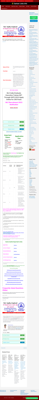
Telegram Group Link (33, 391)
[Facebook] (3, 332)
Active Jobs (12, 391)
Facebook (30, 181)
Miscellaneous (4, 8)
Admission (30, 70)
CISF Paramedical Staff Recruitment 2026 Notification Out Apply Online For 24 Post (33, 54)
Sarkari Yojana (22, 6)
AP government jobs (32, 74)
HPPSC (30, 97)
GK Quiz (27, 6)
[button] (7, 8)
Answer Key (30, 73)
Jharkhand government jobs (33, 106)
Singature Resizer (31, 163)
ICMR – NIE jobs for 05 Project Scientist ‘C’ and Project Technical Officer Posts (10, 357)
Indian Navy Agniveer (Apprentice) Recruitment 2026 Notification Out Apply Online (33, 62)
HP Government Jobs (3, 390)
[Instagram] (5, 332)
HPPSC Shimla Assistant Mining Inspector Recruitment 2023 (14, 284)
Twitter (30, 183)
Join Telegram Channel (33, 20)
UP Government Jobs (3, 391)
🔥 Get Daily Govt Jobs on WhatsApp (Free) (32, 398)
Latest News (31, 111)
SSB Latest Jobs (31, 132)
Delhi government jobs (32, 86)
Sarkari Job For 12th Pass (32, 129)
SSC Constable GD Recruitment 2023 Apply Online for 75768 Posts (14, 280)
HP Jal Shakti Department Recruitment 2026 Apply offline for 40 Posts (33, 48)
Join (21, 125)
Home (3, 6)
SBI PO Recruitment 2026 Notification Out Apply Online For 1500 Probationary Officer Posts (33, 42)
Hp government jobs (32, 92)
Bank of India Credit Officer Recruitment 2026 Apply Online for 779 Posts (33, 33)
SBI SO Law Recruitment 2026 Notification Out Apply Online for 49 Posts (33, 36)
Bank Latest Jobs (31, 77)
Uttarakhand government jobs (33, 142)
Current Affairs (33, 6)
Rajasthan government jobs (33, 123)
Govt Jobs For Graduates (32, 88)
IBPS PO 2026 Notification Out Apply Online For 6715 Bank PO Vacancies (33, 30)
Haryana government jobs (32, 91)
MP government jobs (32, 115)
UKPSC (30, 136)
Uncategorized (31, 137)
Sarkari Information (31, 127)
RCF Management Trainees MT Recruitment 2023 (14, 270)
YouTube (9, 397)
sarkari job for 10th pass (32, 128)
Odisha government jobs (32, 119)
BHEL (3, 363)
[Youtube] (7, 332)
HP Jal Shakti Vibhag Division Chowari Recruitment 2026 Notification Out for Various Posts (33, 57)
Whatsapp (12, 397)
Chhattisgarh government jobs (33, 82)
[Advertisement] (14, 17)
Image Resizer (31, 162)
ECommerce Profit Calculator (24, 393)
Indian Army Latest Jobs (32, 101)
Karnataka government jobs (33, 107)
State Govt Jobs (14, 6)
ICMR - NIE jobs (10, 363)
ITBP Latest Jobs (31, 105)
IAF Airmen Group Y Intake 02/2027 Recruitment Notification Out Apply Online (33, 39)
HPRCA (30, 98)
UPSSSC (30, 141)
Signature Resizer (22, 390)
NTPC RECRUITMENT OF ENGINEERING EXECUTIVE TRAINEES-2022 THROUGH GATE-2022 (16, 367)
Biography (30, 79)
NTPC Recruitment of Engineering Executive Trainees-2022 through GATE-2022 (16, 358)
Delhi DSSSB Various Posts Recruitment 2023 (14, 278)
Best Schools (6, 397)
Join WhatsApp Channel (33, 18)
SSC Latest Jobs (31, 133)
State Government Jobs (13, 390)
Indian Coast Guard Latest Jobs (33, 102)
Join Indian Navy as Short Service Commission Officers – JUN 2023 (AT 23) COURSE (23, 358)
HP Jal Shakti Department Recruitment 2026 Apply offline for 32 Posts (33, 51)
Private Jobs (31, 120)
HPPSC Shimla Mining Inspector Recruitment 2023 (14, 282)
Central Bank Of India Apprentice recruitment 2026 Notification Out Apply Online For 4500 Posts (33, 45)
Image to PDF (22, 391)
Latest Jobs (7, 6)
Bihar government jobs (32, 78)
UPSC (30, 140)
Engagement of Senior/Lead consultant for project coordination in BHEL (4, 357)
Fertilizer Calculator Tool (32, 166)
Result (30, 124)
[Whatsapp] (4, 332)
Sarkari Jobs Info (20, 4)
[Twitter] (6, 332)
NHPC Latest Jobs (31, 118)
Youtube (30, 182)
